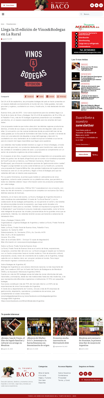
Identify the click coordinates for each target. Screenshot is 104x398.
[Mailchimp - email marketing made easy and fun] (95, 156)
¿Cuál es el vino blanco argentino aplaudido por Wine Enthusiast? (90, 97)
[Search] (81, 14)
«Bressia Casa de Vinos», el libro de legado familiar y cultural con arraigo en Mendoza (13, 342)
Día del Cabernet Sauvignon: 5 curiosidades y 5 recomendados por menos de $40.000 (91, 79)
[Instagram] (101, 5)
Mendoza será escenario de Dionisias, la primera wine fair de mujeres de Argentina (90, 342)
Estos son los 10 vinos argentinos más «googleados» (89, 68)
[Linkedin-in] (97, 5)
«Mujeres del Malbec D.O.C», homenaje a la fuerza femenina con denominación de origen (38, 342)
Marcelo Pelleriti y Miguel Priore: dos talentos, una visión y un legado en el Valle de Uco (91, 108)
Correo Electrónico (83, 144)
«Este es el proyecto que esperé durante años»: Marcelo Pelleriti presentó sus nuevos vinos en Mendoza (90, 89)
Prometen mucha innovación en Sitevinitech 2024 (61, 340)
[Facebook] (92, 5)
